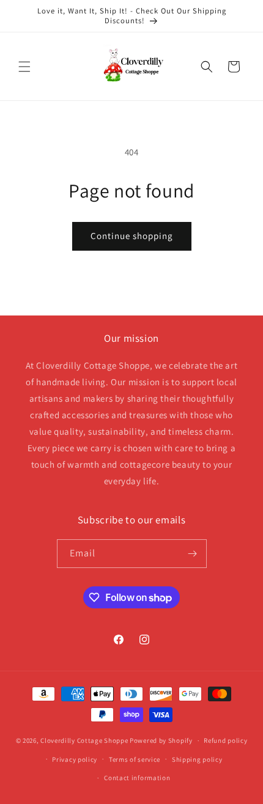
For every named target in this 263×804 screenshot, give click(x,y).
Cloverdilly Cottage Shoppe (84, 740)
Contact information (137, 777)
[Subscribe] (192, 553)
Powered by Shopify (161, 740)
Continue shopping (132, 236)
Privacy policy (74, 759)
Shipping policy (197, 759)
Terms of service (134, 759)
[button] (24, 66)
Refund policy (225, 740)
